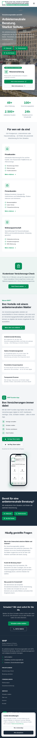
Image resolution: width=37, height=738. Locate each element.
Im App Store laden (14, 439)
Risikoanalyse (6, 682)
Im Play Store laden (14, 444)
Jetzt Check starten (17, 286)
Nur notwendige (18, 727)
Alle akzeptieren (18, 732)
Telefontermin (22, 48)
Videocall (8, 48)
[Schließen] (35, 713)
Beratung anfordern (7, 674)
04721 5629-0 (19, 629)
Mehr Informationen (17, 86)
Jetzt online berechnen (17, 81)
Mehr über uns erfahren (12, 327)
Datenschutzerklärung (17, 723)
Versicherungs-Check (8, 671)
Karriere (4, 700)
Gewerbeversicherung (8, 685)
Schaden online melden (18, 623)
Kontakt (4, 703)
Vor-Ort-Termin (10, 53)
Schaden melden (11, 59)
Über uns (4, 697)
